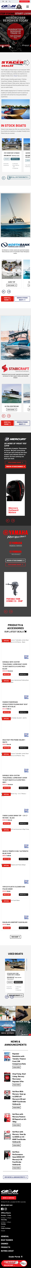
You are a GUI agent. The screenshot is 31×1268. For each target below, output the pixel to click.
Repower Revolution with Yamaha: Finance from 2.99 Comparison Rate (19, 1059)
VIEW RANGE (11, 285)
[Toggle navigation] (27, 6)
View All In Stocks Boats (18, 177)
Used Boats (15, 953)
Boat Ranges (7, 1240)
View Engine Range (14, 462)
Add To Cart (7, 674)
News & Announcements (15, 1043)
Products (5, 1247)
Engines (4, 1243)
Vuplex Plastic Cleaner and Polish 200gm (13, 888)
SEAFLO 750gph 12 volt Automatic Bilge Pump (15, 852)
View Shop (14, 937)
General (5, 1236)
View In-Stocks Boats (22, 299)
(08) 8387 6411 (7, 1205)
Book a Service (8, 1198)
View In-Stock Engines (14, 560)
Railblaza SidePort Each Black (14, 922)
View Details (15, 158)
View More (7, 1056)
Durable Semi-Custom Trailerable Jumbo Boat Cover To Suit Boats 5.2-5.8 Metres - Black (14, 665)
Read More (16, 1067)
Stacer (15, 76)
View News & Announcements (14, 1177)
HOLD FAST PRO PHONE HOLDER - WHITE (14, 741)
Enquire (7, 158)
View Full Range (7, 299)
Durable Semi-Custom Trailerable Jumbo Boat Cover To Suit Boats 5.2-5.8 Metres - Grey (14, 778)
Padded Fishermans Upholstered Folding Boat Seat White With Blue (15, 704)
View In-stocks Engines (14, 466)
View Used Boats (14, 995)
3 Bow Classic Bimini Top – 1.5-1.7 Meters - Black (14, 817)
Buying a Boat (7, 1251)
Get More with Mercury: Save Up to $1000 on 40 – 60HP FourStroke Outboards (19, 1137)
